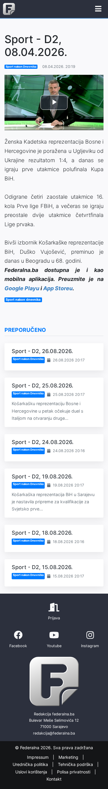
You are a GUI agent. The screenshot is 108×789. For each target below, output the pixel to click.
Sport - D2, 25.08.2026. (42, 385)
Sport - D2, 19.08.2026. (42, 476)
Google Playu (21, 288)
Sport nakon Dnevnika (21, 66)
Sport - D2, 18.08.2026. (42, 533)
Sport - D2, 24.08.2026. (43, 442)
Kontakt (54, 779)
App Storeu (58, 288)
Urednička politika (31, 764)
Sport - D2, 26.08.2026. (42, 351)
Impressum (38, 757)
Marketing (69, 757)
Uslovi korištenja (31, 771)
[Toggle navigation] (98, 9)
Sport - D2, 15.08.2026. (42, 567)
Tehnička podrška (76, 764)
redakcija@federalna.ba (54, 733)
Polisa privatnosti (74, 771)
